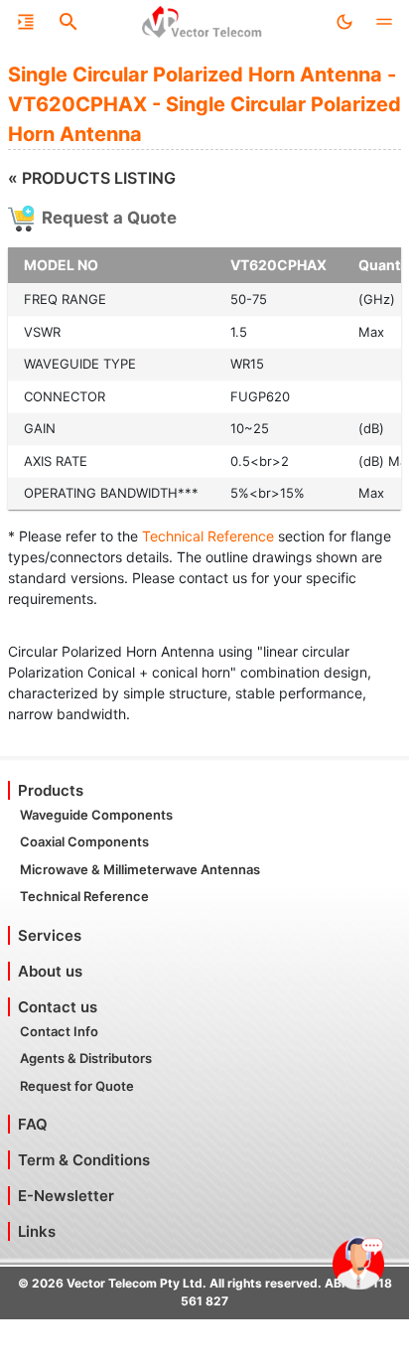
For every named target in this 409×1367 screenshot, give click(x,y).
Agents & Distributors (86, 1058)
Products (50, 790)
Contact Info (59, 1031)
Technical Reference (208, 536)
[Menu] (26, 22)
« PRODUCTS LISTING (92, 178)
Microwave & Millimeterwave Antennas (140, 869)
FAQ (33, 1124)
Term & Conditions (84, 1159)
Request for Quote (77, 1086)
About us (50, 971)
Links (37, 1231)
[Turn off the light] (344, 22)
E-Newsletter (66, 1195)
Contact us (57, 1006)
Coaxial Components (84, 841)
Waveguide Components (96, 815)
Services (49, 935)
